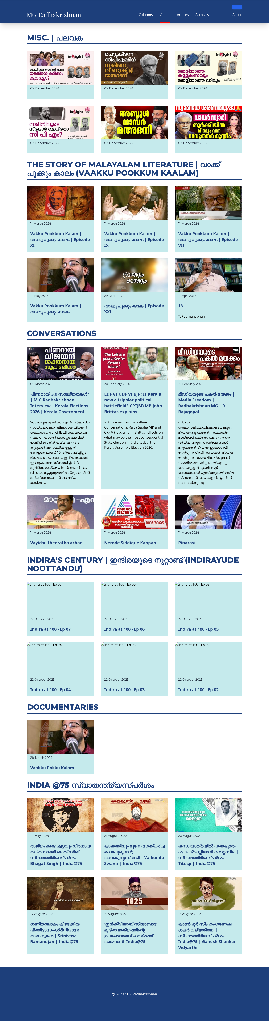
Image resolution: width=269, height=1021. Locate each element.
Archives (202, 14)
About (237, 14)
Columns (146, 14)
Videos (165, 14)
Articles (183, 14)
